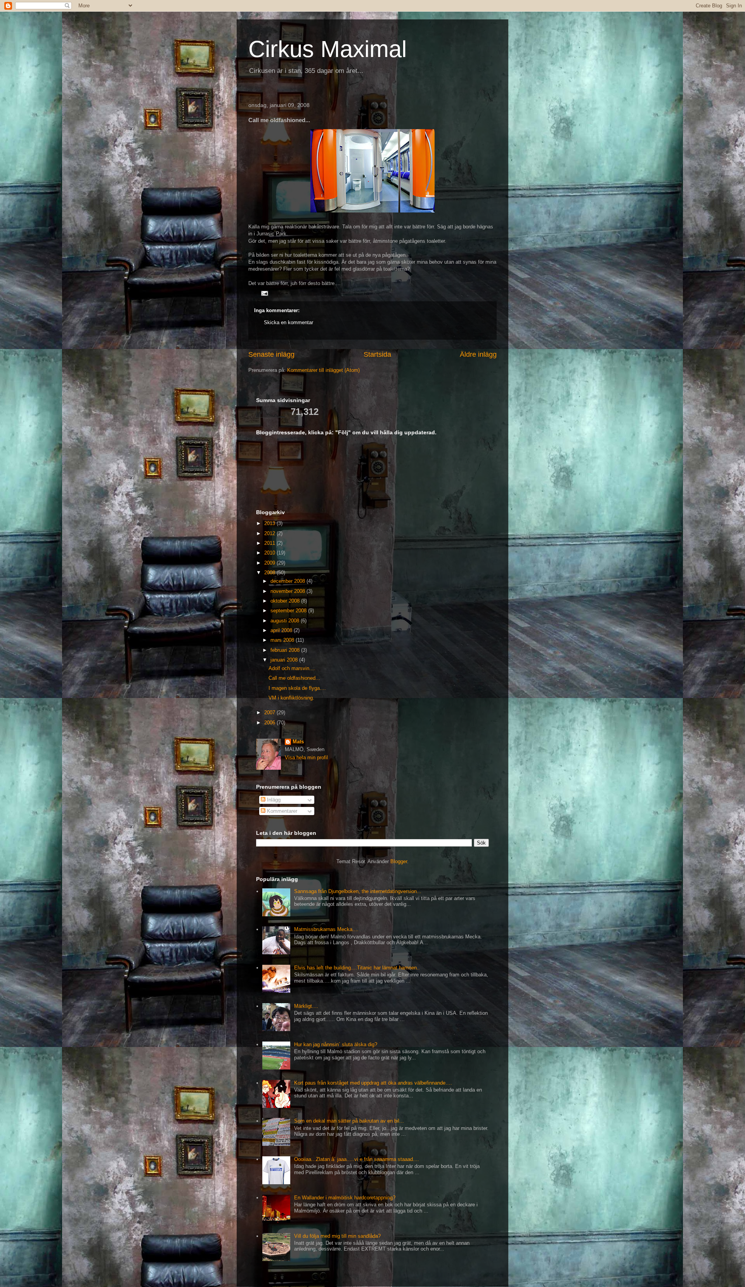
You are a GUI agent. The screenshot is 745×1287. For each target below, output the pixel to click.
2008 (270, 572)
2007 (270, 712)
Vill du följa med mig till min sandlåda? (337, 1236)
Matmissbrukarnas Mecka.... (326, 929)
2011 (270, 543)
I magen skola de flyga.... (297, 688)
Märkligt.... (306, 1006)
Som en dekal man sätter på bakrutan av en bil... (349, 1121)
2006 (270, 723)
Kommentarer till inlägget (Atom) (323, 370)
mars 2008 (283, 640)
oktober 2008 (285, 601)
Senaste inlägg (271, 354)
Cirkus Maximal (327, 49)
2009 (270, 563)
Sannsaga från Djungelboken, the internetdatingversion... (357, 891)
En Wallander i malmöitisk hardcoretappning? (344, 1198)
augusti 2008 (285, 621)
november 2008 (288, 591)
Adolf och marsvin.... (292, 668)
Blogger (398, 861)
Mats (298, 742)
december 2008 (288, 581)
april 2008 (282, 630)
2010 (270, 553)
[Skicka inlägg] (264, 293)
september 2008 (289, 610)
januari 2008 (284, 660)
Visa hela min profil (306, 757)
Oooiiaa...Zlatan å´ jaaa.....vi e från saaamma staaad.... (356, 1159)
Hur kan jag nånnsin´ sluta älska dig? (335, 1044)
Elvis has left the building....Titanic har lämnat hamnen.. (357, 968)
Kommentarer (281, 811)
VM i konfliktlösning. (291, 698)
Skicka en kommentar (288, 322)
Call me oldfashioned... (294, 678)
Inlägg (273, 800)
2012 (270, 533)
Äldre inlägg (478, 354)
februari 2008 (285, 650)
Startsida (377, 354)
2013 (270, 523)
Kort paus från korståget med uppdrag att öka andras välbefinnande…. (373, 1083)
